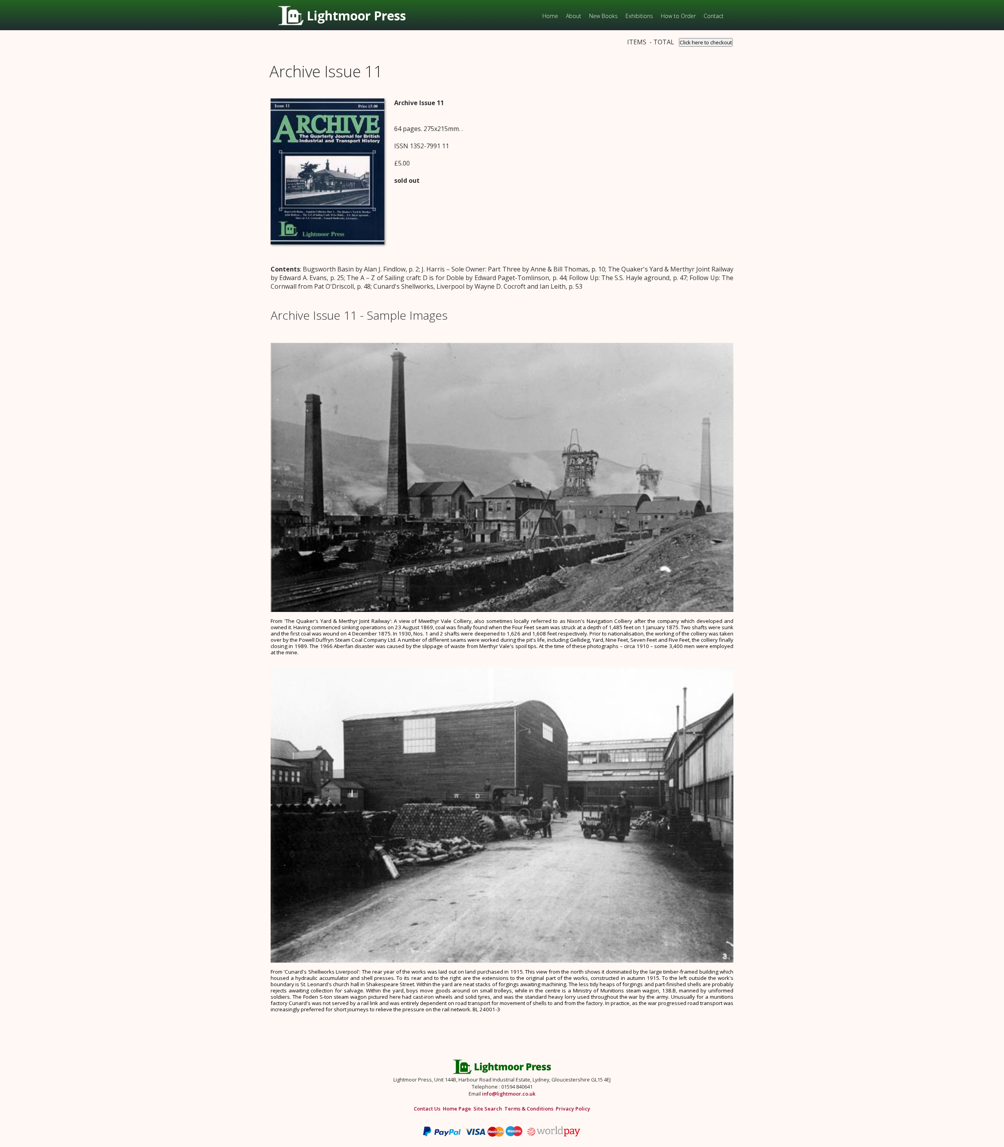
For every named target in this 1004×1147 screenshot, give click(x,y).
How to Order (678, 16)
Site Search (487, 1108)
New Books (603, 16)
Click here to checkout (706, 42)
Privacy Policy (573, 1108)
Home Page (457, 1108)
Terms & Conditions (528, 1108)
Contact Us (427, 1108)
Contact (714, 16)
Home (550, 16)
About (573, 16)
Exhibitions (639, 16)
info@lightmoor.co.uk (508, 1093)
